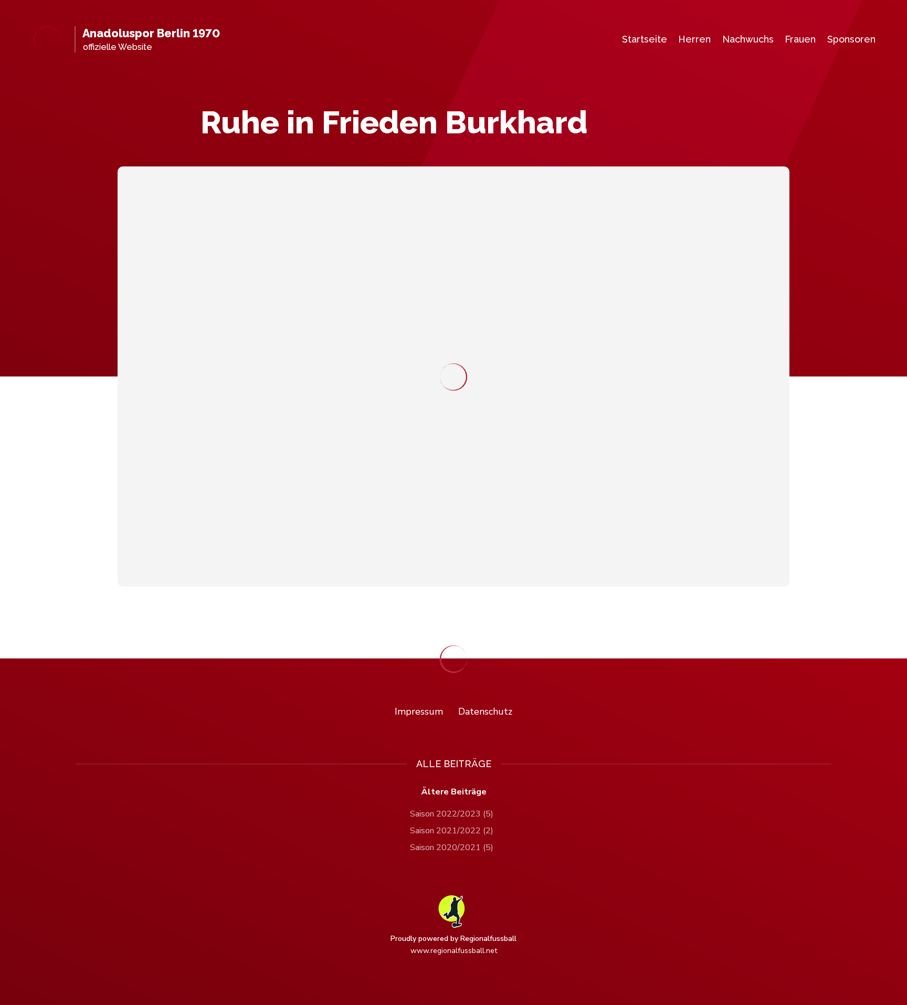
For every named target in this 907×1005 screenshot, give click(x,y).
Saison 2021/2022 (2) (451, 830)
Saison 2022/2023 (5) (451, 814)
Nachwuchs (748, 39)
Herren (694, 39)
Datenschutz (485, 711)
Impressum (419, 711)
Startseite (644, 39)
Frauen (800, 39)
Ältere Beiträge (454, 792)
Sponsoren (851, 39)
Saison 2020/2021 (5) (451, 847)
